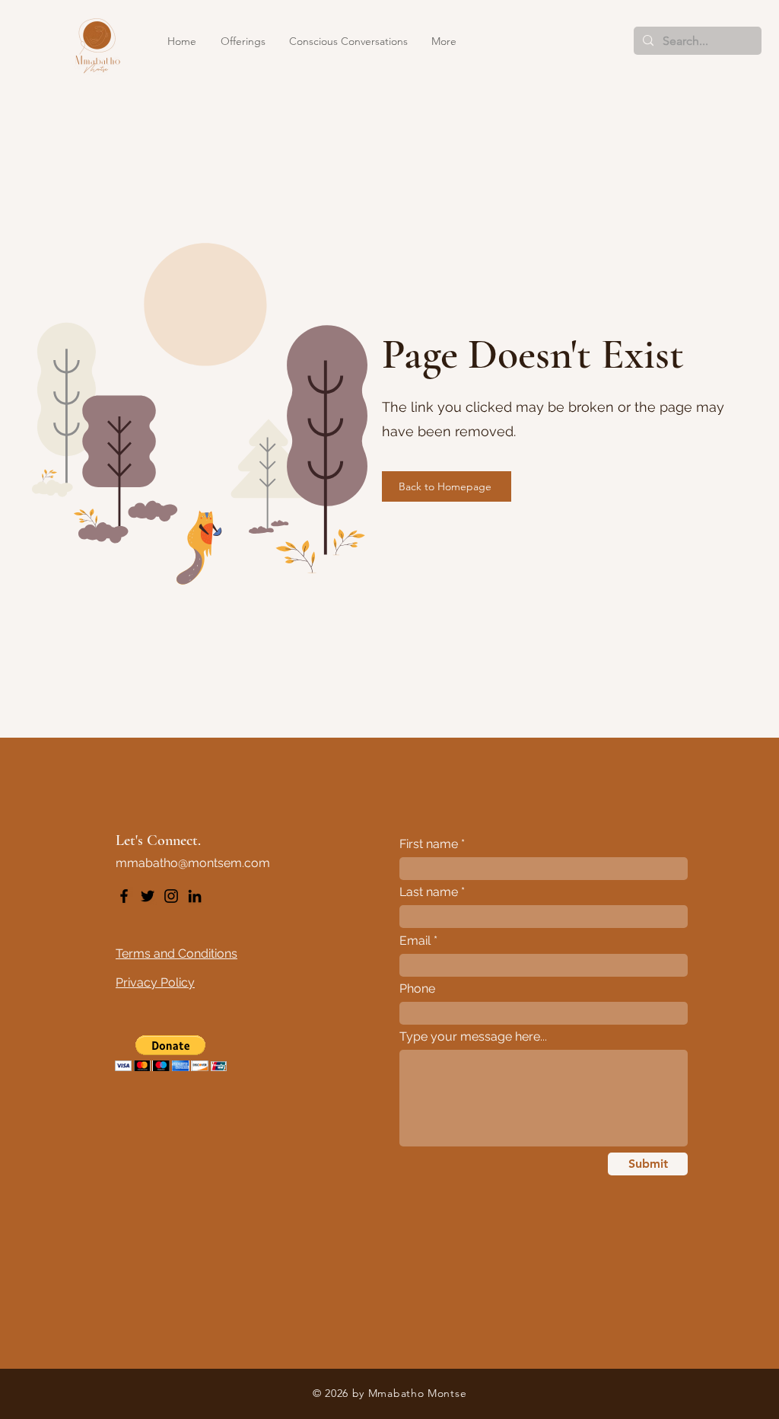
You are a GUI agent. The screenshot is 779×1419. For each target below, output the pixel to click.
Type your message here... (473, 1037)
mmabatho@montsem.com (193, 863)
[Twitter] (147, 896)
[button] (243, 41)
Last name (428, 892)
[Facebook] (124, 896)
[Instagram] (171, 896)
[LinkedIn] (195, 896)
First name (428, 844)
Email (415, 941)
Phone (417, 989)
